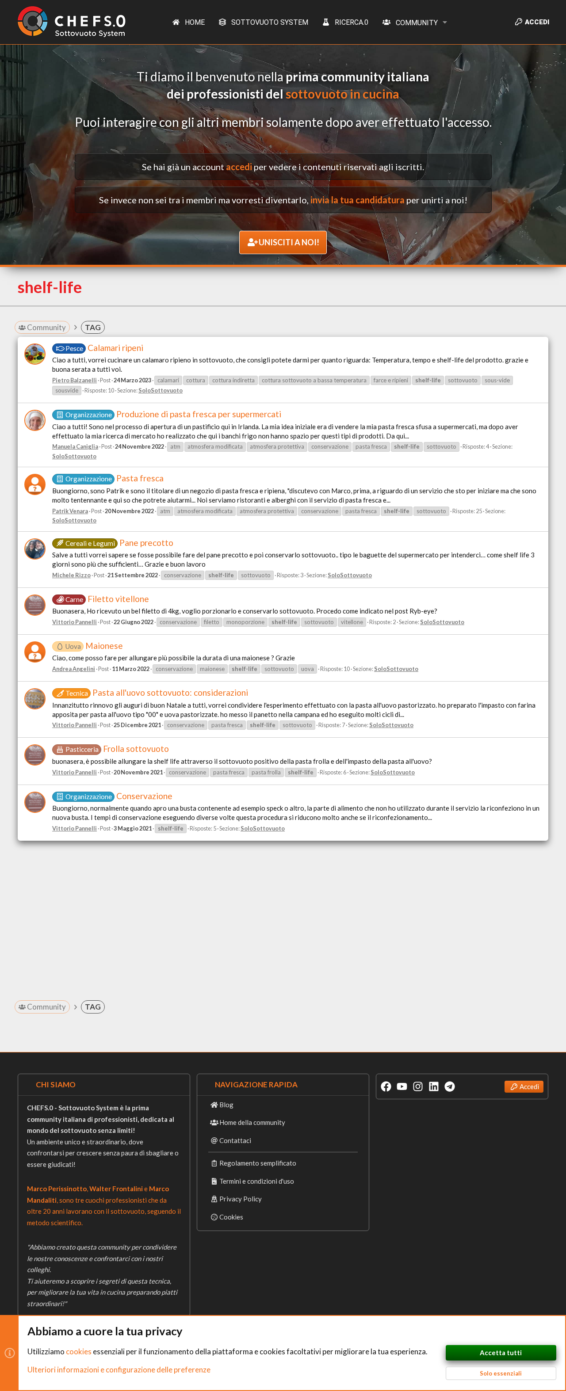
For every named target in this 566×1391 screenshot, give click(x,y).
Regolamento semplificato (257, 1163)
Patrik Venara (70, 510)
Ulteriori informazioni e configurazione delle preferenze (118, 1369)
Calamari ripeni (104, 348)
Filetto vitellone (107, 599)
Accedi (529, 1086)
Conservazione (118, 796)
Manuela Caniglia (75, 446)
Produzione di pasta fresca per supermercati (173, 414)
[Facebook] (386, 1086)
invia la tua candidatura (357, 199)
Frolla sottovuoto (117, 748)
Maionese (94, 645)
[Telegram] (449, 1086)
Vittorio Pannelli (74, 621)
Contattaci (235, 1140)
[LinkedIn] (433, 1086)
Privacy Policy (240, 1199)
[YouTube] (402, 1086)
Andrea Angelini (73, 668)
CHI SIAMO (56, 1084)
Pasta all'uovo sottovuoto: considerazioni (156, 692)
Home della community (252, 1122)
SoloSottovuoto (160, 390)
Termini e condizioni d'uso (256, 1181)
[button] (445, 22)
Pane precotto (119, 542)
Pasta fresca (114, 478)
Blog (226, 1105)
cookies (79, 1351)
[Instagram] (418, 1086)
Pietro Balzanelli (74, 380)
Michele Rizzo (71, 575)
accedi (239, 166)
